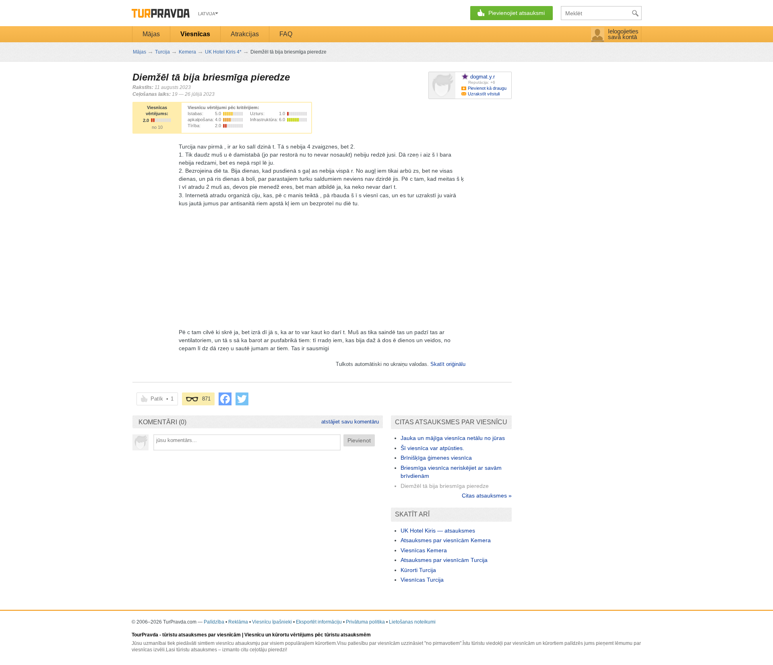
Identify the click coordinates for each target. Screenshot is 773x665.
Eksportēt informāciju (319, 622)
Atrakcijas (245, 34)
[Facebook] (225, 398)
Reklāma (238, 622)
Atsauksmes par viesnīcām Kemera (446, 540)
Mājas (151, 34)
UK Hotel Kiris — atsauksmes (438, 530)
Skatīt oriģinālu (447, 364)
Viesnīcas (195, 34)
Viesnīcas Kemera (424, 550)
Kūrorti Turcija (418, 570)
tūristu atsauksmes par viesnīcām (201, 635)
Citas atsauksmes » (487, 495)
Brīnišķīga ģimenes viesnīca (436, 457)
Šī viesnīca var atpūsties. (432, 448)
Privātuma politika (365, 622)
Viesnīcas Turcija (422, 579)
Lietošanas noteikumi (412, 622)
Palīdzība (214, 622)
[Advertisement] (322, 263)
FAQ (285, 34)
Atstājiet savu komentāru (350, 422)
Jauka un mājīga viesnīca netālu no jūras (453, 438)
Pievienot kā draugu (487, 88)
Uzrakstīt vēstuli (484, 93)
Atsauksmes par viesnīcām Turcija (444, 560)
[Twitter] (242, 398)
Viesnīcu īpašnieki (272, 622)
